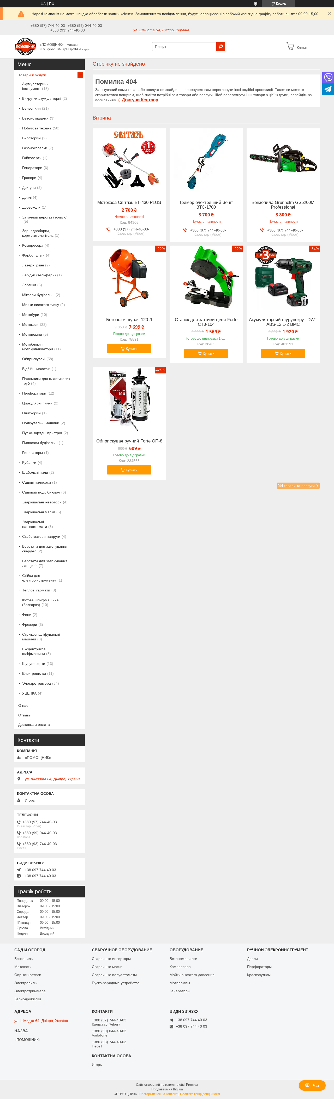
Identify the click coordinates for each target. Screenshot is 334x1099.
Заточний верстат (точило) (45, 217)
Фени (26, 615)
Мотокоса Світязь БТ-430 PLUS (129, 202)
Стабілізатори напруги (41, 536)
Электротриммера (30, 991)
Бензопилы (23, 959)
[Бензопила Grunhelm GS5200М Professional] (283, 160)
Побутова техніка (36, 128)
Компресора (32, 245)
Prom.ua (192, 1084)
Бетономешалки (183, 959)
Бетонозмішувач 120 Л (129, 319)
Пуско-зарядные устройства (116, 983)
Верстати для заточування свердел (44, 548)
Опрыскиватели (27, 975)
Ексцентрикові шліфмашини (34, 651)
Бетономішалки (35, 118)
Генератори (32, 168)
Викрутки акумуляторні (41, 98)
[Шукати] (220, 46)
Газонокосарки (34, 148)
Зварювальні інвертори (42, 502)
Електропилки (34, 673)
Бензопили (31, 108)
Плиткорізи (31, 413)
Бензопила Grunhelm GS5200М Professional (283, 205)
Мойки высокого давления (192, 975)
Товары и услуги (32, 75)
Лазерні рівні (33, 265)
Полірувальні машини (40, 423)
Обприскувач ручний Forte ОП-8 (129, 441)
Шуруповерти (33, 663)
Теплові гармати (36, 590)
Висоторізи (31, 138)
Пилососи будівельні (39, 443)
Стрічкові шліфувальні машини (41, 636)
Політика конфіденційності (200, 1094)
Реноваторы (32, 453)
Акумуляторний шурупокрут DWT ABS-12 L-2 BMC (283, 322)
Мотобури (30, 315)
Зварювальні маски (38, 512)
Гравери (29, 178)
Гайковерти (31, 158)
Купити (132, 349)
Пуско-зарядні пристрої (42, 433)
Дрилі (27, 197)
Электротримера (36, 683)
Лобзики (29, 285)
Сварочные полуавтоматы (114, 975)
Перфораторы (259, 967)
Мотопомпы (180, 983)
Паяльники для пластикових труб (46, 381)
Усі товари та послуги (296, 486)
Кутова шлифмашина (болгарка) (40, 602)
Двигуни (29, 187)
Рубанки (29, 462)
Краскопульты (259, 975)
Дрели (252, 959)
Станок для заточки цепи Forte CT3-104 (206, 322)
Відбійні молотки (36, 369)
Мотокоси (30, 324)
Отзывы (24, 715)
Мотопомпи (32, 334)
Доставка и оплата (34, 724)
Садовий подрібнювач (41, 492)
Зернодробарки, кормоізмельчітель (37, 233)
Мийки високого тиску (40, 305)
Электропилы (25, 983)
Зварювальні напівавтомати (34, 524)
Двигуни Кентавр (140, 99)
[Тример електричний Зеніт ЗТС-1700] (206, 160)
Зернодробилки (27, 999)
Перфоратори (34, 393)
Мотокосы (22, 967)
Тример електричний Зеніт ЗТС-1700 (206, 205)
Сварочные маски (107, 967)
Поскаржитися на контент (158, 1094)
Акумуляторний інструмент (35, 86)
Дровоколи (31, 207)
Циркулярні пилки (37, 403)
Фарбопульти (33, 255)
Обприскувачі (33, 359)
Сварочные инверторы (111, 959)
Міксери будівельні (38, 295)
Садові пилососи (36, 482)
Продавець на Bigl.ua (167, 1089)
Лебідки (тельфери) (39, 275)
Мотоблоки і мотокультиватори (37, 346)
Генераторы (180, 991)
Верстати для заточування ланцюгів (44, 563)
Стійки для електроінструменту (39, 577)
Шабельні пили (35, 472)
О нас (23, 705)
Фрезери (29, 624)
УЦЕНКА (29, 693)
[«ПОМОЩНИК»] (25, 46)
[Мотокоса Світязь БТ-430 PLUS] (129, 160)
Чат (316, 1085)
